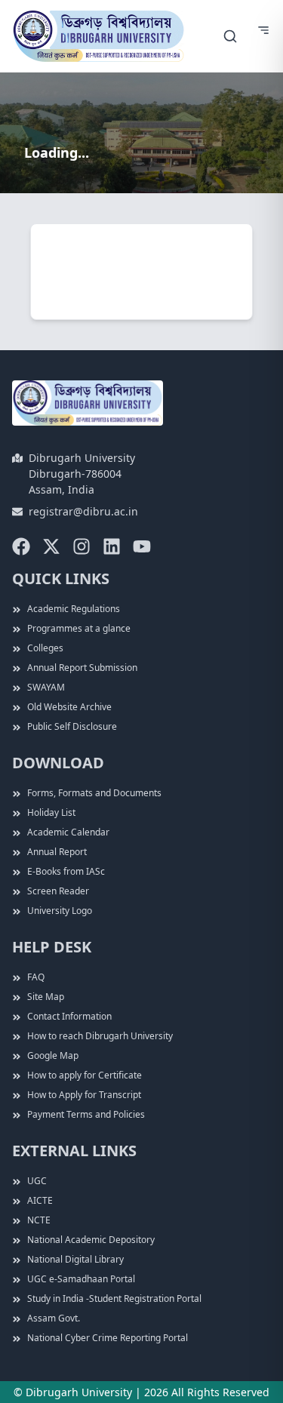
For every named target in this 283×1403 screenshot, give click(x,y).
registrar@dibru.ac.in (83, 511)
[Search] (230, 36)
